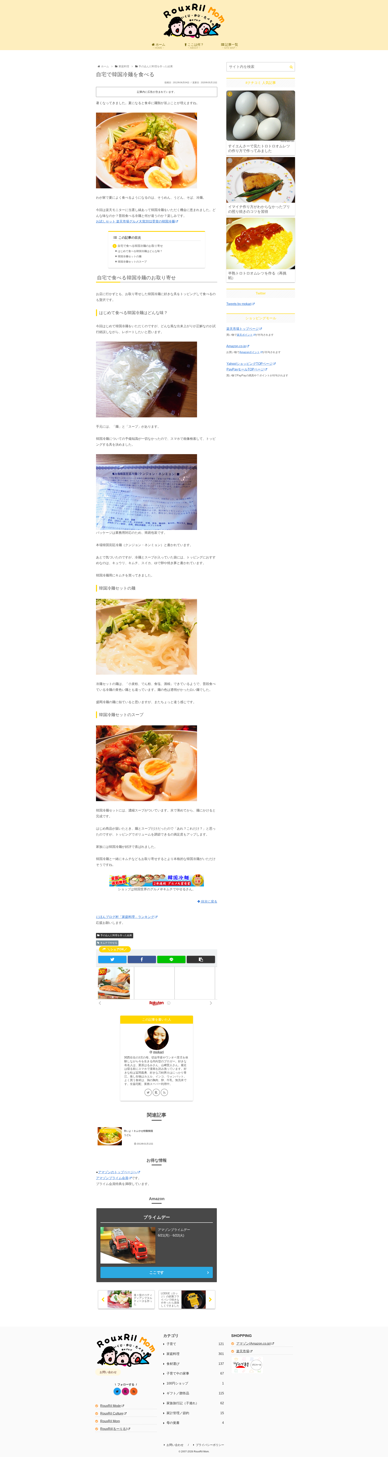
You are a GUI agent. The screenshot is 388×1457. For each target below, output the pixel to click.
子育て (195, 1344)
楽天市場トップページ (242, 328)
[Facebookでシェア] (142, 959)
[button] (201, 959)
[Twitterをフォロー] (148, 1092)
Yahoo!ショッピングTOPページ (249, 363)
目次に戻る (208, 901)
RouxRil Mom (110, 1421)
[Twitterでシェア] (112, 959)
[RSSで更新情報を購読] (164, 1092)
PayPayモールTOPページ (245, 369)
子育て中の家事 (195, 1373)
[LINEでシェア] (171, 959)
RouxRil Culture (111, 1413)
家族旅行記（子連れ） (195, 1403)
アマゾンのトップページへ (117, 1172)
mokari (158, 1052)
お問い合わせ (108, 1372)
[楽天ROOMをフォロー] (156, 1092)
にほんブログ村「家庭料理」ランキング (125, 917)
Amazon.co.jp (236, 346)
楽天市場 (242, 1351)
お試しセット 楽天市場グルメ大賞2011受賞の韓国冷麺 (135, 221)
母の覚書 (195, 1422)
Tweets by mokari (238, 304)
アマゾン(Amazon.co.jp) (253, 1343)
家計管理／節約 (195, 1413)
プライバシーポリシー (210, 1444)
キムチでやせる (108, 942)
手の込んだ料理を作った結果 (116, 935)
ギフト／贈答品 (195, 1393)
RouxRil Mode (110, 1405)
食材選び (195, 1363)
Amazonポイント (249, 352)
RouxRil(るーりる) (113, 1429)
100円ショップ (195, 1383)
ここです (156, 1272)
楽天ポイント (245, 334)
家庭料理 (195, 1354)
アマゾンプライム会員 (112, 1178)
